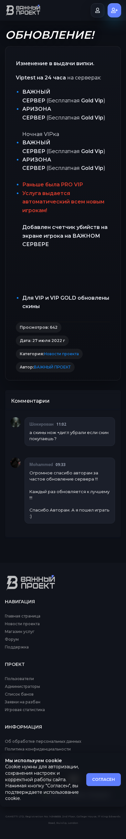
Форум (12, 639)
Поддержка (17, 647)
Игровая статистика (25, 710)
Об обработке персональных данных (43, 741)
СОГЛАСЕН (103, 779)
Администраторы (22, 687)
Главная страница (22, 616)
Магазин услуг (20, 632)
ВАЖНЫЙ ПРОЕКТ (52, 367)
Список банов (19, 694)
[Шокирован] (15, 422)
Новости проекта (61, 354)
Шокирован (41, 424)
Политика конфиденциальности (38, 749)
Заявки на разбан (22, 702)
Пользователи (19, 679)
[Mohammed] (15, 463)
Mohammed (41, 464)
